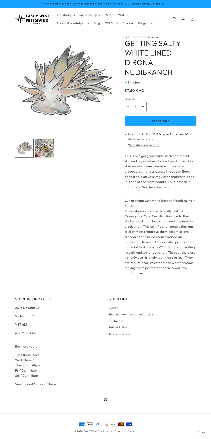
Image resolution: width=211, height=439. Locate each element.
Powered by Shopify (125, 431)
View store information (144, 145)
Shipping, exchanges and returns (131, 314)
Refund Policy (118, 327)
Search (113, 308)
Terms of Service (120, 334)
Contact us (116, 321)
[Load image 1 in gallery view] (24, 148)
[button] (66, 15)
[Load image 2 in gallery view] (44, 148)
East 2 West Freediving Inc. (99, 431)
